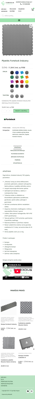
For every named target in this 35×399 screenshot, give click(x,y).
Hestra (31, 321)
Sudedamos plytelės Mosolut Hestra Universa (8, 361)
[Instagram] (31, 391)
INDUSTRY (21, 134)
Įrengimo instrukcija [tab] (17, 157)
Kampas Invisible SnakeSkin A (23, 356)
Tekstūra (6, 95)
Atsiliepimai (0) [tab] (17, 163)
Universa (3, 357)
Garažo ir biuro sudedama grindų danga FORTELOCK (22, 132)
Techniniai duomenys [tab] (17, 153)
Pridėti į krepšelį (21, 111)
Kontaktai (4, 11)
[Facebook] (28, 391)
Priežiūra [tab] (17, 160)
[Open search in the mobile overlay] (17, 15)
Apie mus (3, 9)
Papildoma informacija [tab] (17, 150)
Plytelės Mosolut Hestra (23, 318)
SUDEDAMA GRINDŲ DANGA (19, 130)
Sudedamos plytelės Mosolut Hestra (24, 324)
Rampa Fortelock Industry (7, 321)
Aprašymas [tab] (17, 147)
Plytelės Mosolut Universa (7, 354)
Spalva (5, 71)
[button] (19, 20)
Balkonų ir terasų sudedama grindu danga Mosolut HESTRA (26, 320)
